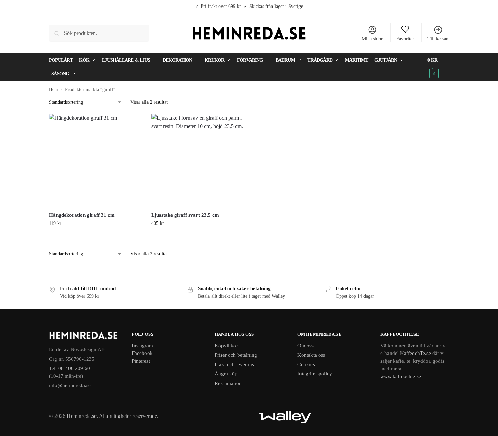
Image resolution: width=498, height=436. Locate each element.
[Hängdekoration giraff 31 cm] (95, 160)
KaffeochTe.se (415, 353)
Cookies (306, 364)
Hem (53, 89)
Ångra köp (226, 373)
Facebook (142, 353)
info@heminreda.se (70, 385)
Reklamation (228, 383)
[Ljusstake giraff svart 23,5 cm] (197, 160)
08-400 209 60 (74, 368)
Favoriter (405, 38)
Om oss (305, 345)
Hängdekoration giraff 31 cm (82, 215)
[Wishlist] (131, 124)
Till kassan (437, 38)
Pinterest (141, 361)
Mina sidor (372, 38)
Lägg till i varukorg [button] (95, 237)
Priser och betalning (236, 355)
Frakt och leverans (234, 364)
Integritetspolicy (314, 373)
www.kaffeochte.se (400, 376)
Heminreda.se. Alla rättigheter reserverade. (112, 416)
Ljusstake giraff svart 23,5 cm (185, 215)
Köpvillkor (226, 345)
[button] (438, 67)
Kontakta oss (311, 355)
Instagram (142, 345)
